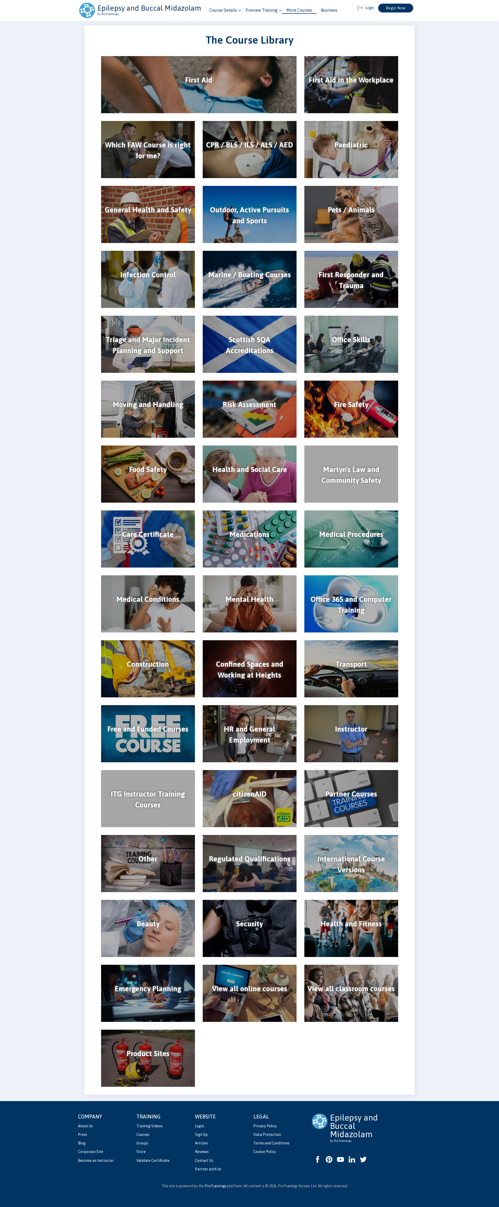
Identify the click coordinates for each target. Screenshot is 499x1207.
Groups (142, 1143)
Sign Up (201, 1134)
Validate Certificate (152, 1160)
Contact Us (204, 1160)
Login (199, 1126)
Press (82, 1134)
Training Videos (149, 1126)
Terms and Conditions (271, 1143)
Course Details (223, 10)
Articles (201, 1143)
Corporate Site (90, 1152)
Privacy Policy (265, 1126)
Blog (82, 1143)
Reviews (202, 1152)
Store (141, 1152)
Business (329, 10)
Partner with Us (208, 1169)
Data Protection (267, 1134)
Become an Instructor (96, 1160)
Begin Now (395, 8)
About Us (85, 1126)
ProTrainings (215, 1186)
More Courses (299, 10)
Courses (142, 1134)
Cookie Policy (264, 1152)
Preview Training (262, 10)
